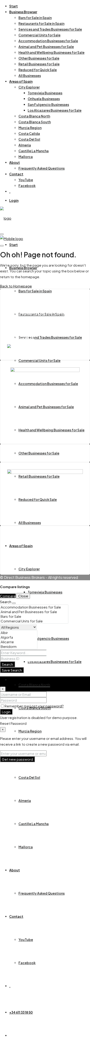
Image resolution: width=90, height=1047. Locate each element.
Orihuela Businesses (44, 99)
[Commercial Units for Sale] (34, 621)
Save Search (12, 670)
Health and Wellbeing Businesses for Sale (51, 52)
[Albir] (18, 632)
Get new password (17, 759)
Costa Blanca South (34, 122)
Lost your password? (47, 706)
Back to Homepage (16, 286)
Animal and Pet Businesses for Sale (46, 46)
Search (7, 664)
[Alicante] (18, 642)
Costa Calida (29, 133)
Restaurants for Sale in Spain (41, 23)
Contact (16, 174)
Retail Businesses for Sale (39, 64)
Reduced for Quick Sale (37, 70)
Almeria (24, 145)
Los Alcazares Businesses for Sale (54, 110)
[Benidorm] (18, 646)
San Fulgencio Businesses (48, 104)
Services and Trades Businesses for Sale (50, 29)
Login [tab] (13, 679)
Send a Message (21, 327)
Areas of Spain (21, 81)
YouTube (25, 180)
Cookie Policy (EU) (32, 555)
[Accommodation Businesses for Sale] (34, 607)
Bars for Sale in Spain (35, 18)
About (14, 162)
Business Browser (23, 12)
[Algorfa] (18, 637)
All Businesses (29, 75)
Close (23, 596)
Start (13, 6)
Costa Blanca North (34, 116)
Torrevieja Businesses (45, 93)
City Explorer (29, 87)
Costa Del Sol (29, 139)
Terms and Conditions (34, 549)
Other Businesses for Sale (38, 58)
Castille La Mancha (33, 151)
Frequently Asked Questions (41, 168)
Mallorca (25, 157)
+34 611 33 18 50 (21, 1012)
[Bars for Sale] (34, 616)
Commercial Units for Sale (39, 35)
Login (13, 200)
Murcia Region (30, 128)
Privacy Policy (28, 560)
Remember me (17, 706)
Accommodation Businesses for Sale (48, 41)
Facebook (27, 185)
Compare (8, 596)
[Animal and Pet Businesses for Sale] (34, 611)
